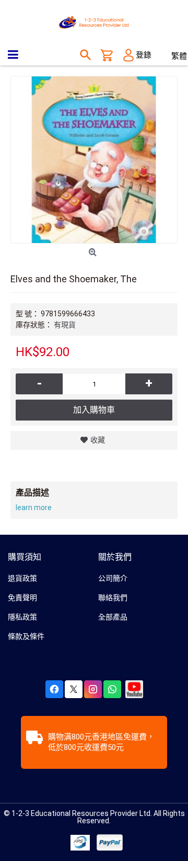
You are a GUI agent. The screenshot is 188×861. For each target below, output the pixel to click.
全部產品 (112, 617)
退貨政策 (22, 578)
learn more (34, 507)
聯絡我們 (112, 597)
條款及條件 (26, 636)
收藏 (97, 440)
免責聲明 (22, 597)
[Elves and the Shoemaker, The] (94, 160)
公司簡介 (112, 578)
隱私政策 (22, 617)
